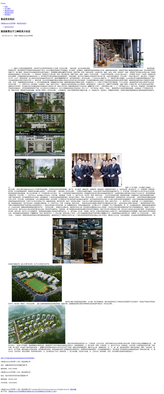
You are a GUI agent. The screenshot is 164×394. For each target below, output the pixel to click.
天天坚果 (47, 391)
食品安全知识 (9, 10)
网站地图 (73, 389)
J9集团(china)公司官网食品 (17, 391)
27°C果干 (54, 391)
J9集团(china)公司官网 (8, 23)
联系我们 (8, 14)
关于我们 (8, 8)
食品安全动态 (9, 12)
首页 (6, 6)
